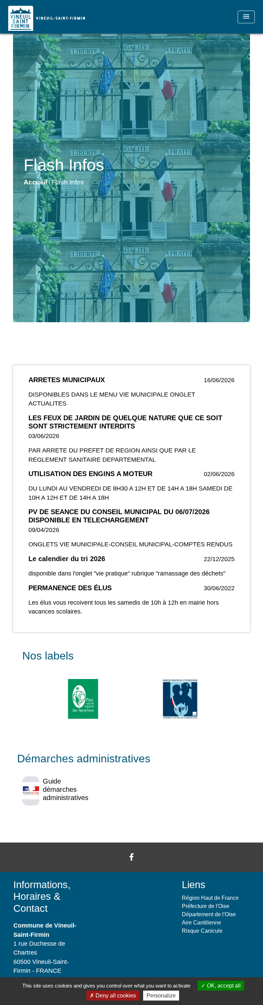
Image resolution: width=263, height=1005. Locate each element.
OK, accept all (223, 986)
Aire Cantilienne (201, 922)
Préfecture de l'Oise (205, 906)
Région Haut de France (210, 898)
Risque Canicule (202, 931)
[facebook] (131, 857)
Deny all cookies (115, 995)
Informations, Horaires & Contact (42, 896)
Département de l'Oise (209, 914)
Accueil (35, 182)
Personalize (161, 995)
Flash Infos (67, 182)
